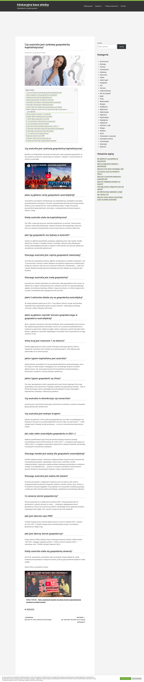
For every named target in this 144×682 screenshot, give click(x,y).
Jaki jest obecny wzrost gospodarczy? (39, 138)
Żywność (103, 147)
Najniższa (103, 115)
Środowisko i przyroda (108, 136)
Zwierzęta (103, 144)
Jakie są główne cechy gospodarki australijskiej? (42, 95)
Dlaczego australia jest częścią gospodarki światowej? (44, 102)
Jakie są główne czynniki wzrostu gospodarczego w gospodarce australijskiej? (47, 111)
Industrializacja (105, 91)
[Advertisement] (72, 24)
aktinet (43, 52)
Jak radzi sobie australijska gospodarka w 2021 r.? (43, 126)
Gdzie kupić (104, 80)
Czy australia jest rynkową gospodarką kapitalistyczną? (44, 92)
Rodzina (103, 131)
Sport (102, 133)
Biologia (103, 64)
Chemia (102, 67)
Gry (101, 85)
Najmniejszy (104, 112)
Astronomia (104, 61)
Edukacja (103, 72)
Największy (104, 120)
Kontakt (123, 6)
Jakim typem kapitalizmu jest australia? (40, 116)
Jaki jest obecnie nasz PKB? (36, 136)
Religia (102, 128)
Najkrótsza (104, 109)
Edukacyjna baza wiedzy (33, 4)
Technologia (104, 141)
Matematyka (104, 101)
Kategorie (98, 6)
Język (102, 96)
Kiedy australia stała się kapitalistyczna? (39, 97)
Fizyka (102, 77)
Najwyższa (103, 123)
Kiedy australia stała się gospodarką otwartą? (42, 141)
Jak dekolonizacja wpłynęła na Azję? (109, 192)
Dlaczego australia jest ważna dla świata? (41, 131)
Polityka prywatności (111, 6)
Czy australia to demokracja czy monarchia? (41, 121)
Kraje (102, 99)
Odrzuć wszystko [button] (136, 678)
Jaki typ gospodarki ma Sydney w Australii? (40, 100)
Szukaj (99, 43)
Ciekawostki (104, 69)
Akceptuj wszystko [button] (125, 678)
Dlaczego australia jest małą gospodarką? (40, 105)
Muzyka (102, 104)
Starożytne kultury (106, 139)
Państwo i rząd (105, 125)
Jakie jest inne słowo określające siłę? (110, 169)
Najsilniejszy (104, 117)
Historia (103, 88)
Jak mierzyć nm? (103, 194)
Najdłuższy (104, 107)
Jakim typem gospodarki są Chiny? (38, 119)
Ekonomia (30, 609)
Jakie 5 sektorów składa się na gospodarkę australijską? (44, 107)
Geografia (103, 83)
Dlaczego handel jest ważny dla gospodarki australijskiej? (46, 128)
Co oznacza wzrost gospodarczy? (38, 133)
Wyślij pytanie (88, 6)
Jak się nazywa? (105, 93)
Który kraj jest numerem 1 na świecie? (39, 114)
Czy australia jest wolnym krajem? (38, 124)
